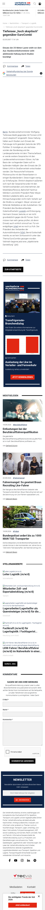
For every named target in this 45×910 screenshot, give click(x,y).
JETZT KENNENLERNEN (22, 377)
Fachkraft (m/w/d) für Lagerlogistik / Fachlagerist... (20, 630)
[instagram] (22, 860)
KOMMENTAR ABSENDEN (23, 761)
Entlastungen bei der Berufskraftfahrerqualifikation (20, 430)
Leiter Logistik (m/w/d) (16, 574)
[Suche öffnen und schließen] (34, 4)
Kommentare (12, 66)
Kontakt (31, 887)
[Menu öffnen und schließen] (4, 3)
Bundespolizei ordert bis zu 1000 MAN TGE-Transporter (22, 537)
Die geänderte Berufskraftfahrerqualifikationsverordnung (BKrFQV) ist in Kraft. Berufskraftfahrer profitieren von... (22, 438)
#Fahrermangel (18, 478)
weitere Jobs (10, 664)
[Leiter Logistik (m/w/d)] (12, 571)
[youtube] (15, 860)
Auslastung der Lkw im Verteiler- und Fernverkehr (20, 364)
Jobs (12, 893)
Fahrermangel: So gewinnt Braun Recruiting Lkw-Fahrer (22, 484)
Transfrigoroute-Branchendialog (15, 322)
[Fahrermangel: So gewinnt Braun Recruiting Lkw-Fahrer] (22, 464)
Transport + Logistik (28, 23)
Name (5, 710)
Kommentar (7, 720)
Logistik (22, 211)
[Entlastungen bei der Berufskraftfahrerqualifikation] (22, 410)
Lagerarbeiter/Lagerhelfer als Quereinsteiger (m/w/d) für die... (22, 610)
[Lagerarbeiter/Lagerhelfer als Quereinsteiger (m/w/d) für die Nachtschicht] (22, 604)
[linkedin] (28, 860)
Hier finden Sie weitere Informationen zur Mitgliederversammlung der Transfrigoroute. (21, 329)
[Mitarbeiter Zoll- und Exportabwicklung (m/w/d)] (21, 586)
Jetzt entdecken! (22, 905)
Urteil (15, 226)
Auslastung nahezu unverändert (17, 369)
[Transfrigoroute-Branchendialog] (22, 303)
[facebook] (10, 860)
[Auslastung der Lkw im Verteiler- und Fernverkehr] (22, 345)
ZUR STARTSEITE (13, 269)
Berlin (5, 132)
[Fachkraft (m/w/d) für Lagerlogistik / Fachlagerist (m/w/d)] (22, 624)
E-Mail (5, 700)
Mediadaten (16, 887)
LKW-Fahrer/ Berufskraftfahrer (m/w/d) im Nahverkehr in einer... (22, 650)
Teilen (27, 66)
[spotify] (34, 860)
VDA (23, 232)
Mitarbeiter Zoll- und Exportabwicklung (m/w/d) (18, 590)
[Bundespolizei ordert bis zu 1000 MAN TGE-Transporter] (22, 517)
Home (5, 23)
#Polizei (16, 531)
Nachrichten (14, 23)
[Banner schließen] (38, 896)
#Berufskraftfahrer (20, 425)
